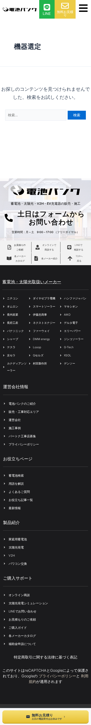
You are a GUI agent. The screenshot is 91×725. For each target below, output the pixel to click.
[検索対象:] (36, 114)
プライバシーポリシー (57, 676)
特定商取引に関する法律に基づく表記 (45, 657)
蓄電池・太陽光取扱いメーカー (31, 281)
